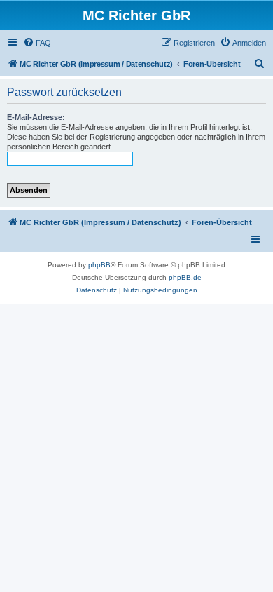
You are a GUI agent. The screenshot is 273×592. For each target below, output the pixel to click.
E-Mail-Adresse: (36, 117)
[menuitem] (37, 42)
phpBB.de (185, 277)
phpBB (99, 265)
